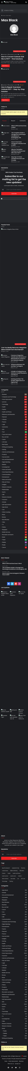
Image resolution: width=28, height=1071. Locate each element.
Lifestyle (4, 419)
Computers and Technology (9, 396)
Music (3, 514)
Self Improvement (6, 504)
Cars (3, 509)
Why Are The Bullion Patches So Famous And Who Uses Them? (18, 151)
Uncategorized (5, 467)
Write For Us (11, 1063)
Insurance (4, 499)
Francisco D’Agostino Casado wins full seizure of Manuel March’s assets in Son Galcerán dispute (18, 358)
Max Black (14, 35)
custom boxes (5, 870)
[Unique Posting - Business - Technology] (10, 2)
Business (4, 394)
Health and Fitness (7, 412)
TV (3, 524)
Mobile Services (6, 532)
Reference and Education (8, 414)
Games (4, 542)
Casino (4, 439)
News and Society (6, 479)
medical (20, 876)
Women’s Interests (6, 497)
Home (3, 15)
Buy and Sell (5, 437)
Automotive (5, 427)
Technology (5, 404)
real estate (13, 878)
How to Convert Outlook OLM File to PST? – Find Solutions (12, 58)
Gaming (4, 449)
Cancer (4, 547)
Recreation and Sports (7, 534)
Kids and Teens (6, 482)
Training (11, 881)
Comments (23, 120)
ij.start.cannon (5, 876)
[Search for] (26, 2)
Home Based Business (7, 472)
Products (4, 454)
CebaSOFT (23, 1058)
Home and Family (6, 469)
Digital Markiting (6, 462)
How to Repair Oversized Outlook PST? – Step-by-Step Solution (13, 89)
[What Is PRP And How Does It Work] (6, 128)
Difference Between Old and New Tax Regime (17, 365)
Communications (6, 474)
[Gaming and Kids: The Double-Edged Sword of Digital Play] (5, 381)
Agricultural (5, 507)
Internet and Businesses (8, 452)
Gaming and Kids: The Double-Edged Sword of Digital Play (18, 380)
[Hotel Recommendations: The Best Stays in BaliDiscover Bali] (5, 717)
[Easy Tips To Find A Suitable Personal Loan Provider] (6, 159)
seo (18, 878)
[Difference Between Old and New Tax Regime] (5, 367)
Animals (4, 502)
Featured (4, 417)
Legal (3, 424)
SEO (3, 429)
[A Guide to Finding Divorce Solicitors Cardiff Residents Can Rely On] (5, 374)
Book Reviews (5, 519)
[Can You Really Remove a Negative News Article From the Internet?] (5, 649)
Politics (4, 527)
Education (22, 870)
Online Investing (6, 512)
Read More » (5, 65)
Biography (4, 529)
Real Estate (5, 444)
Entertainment (5, 477)
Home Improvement (7, 399)
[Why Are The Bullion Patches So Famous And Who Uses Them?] (6, 151)
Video (3, 522)
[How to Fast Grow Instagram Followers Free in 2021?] (6, 144)
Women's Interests (6, 487)
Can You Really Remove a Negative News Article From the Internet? (13, 349)
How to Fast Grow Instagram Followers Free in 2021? (18, 143)
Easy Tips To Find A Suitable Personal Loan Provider (17, 158)
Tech (3, 432)
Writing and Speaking (7, 447)
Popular (4, 120)
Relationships (5, 489)
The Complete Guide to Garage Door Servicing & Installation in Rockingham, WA (18, 135)
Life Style (4, 442)
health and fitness (16, 873)
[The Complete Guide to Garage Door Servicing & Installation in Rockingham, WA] (6, 135)
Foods (3, 544)
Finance (4, 422)
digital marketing (13, 870)
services (4, 401)
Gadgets (4, 484)
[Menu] (2, 2)
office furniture (5, 878)
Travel (3, 539)
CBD (3, 494)
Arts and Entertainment (8, 459)
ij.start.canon (13, 876)
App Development (6, 868)
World (3, 537)
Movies (4, 517)
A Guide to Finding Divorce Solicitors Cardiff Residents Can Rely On (19, 373)
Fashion (4, 409)
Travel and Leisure (6, 434)
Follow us (4, 1042)
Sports (3, 492)
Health (3, 407)
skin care (23, 878)
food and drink (5, 457)
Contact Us (17, 1063)
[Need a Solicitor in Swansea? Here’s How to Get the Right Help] (23, 711)
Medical (4, 464)
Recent (13, 120)
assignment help (15, 868)
